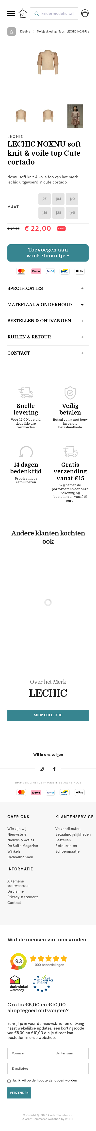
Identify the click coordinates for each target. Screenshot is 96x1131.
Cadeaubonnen (20, 857)
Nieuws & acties (20, 840)
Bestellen (63, 840)
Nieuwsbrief (17, 834)
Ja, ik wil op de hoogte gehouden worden (44, 1080)
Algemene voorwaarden (18, 883)
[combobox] (54, 13)
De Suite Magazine (22, 846)
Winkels (13, 851)
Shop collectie (48, 715)
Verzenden (19, 1093)
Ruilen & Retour (29, 336)
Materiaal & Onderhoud (39, 304)
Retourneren (66, 846)
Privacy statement (22, 897)
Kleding (25, 31)
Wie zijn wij (16, 829)
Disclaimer (16, 891)
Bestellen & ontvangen (39, 320)
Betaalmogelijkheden (73, 834)
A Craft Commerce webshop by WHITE (48, 1119)
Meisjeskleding (47, 31)
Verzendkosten (67, 829)
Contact (18, 353)
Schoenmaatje (67, 851)
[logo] (22, 13)
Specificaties (25, 288)
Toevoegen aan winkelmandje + (47, 253)
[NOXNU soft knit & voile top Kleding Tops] (48, 63)
